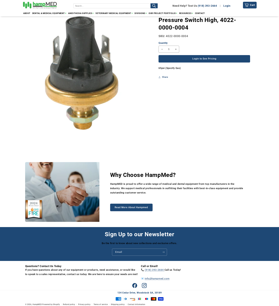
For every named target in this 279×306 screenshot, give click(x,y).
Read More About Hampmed (131, 207)
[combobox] (112, 5)
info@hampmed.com (157, 278)
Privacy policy (84, 304)
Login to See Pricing (204, 58)
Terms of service (101, 304)
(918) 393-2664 (207, 5)
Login (226, 5)
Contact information (136, 304)
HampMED (37, 304)
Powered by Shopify (51, 304)
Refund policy (69, 304)
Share (165, 77)
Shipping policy (118, 304)
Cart (252, 4)
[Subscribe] (163, 252)
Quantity (163, 43)
